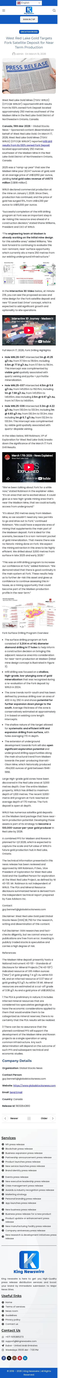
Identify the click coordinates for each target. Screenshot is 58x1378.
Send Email (16, 1092)
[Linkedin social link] (25, 1358)
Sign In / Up (29, 19)
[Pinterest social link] (20, 1358)
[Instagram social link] (14, 1358)
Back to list (29, 1118)
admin (19, 54)
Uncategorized (29, 32)
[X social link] (9, 1358)
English (25, 2)
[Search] (54, 10)
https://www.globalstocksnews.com (34, 1085)
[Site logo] (29, 10)
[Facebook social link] (3, 1358)
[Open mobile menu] (4, 10)
